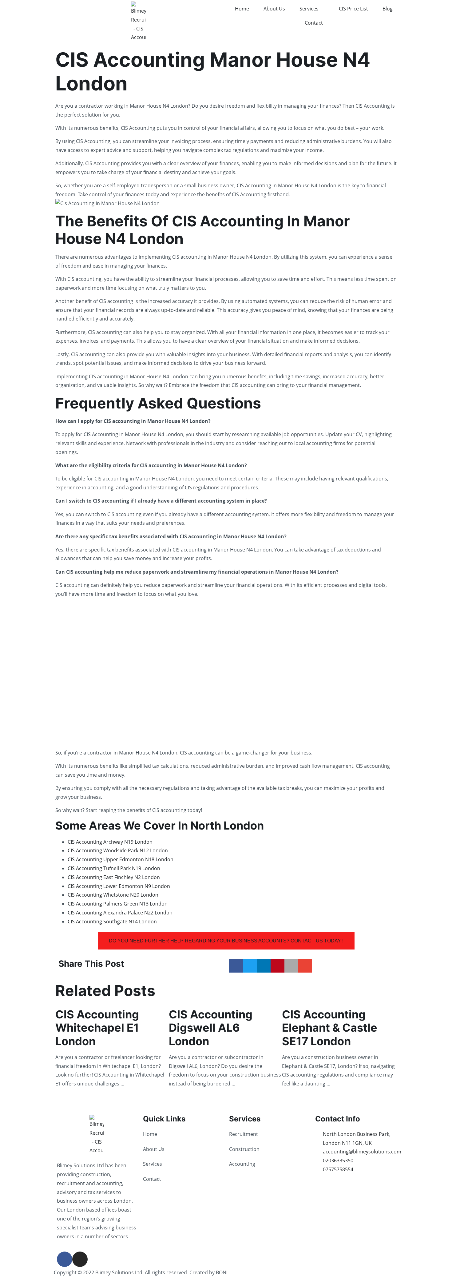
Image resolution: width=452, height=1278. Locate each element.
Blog (388, 8)
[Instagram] (80, 1259)
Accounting (242, 1164)
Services (309, 8)
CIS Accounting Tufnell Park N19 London (114, 868)
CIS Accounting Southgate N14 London (112, 921)
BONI (222, 1272)
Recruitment (243, 1134)
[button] (236, 966)
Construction (244, 1149)
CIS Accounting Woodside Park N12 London (118, 850)
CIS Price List (353, 8)
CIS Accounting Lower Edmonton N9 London (119, 886)
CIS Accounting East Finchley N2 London (114, 877)
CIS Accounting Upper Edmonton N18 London (120, 859)
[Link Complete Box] (112, 1046)
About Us (274, 8)
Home (242, 8)
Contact (314, 22)
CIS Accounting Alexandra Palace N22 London (120, 912)
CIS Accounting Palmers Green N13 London (118, 903)
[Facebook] (64, 1259)
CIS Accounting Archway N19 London (110, 841)
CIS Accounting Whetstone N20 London (113, 894)
